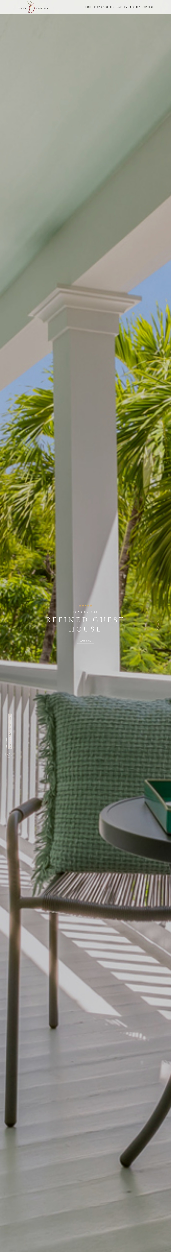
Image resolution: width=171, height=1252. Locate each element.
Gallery (122, 6)
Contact (148, 6)
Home (88, 6)
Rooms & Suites (104, 6)
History (135, 6)
